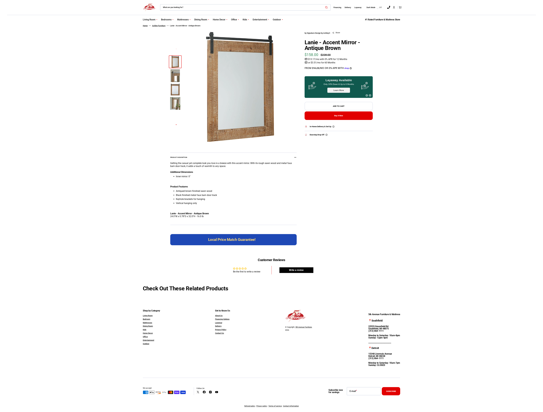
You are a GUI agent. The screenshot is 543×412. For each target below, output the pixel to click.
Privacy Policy (220, 330)
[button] (394, 7)
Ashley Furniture (158, 26)
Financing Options (222, 319)
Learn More (338, 90)
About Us (219, 316)
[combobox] (245, 7)
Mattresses (147, 323)
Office (145, 337)
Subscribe (391, 391)
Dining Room (148, 326)
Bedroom (146, 319)
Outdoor (146, 344)
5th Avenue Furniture (303, 327)
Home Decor (148, 333)
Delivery (218, 326)
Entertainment (148, 340)
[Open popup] (333, 126)
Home (145, 26)
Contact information (291, 406)
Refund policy (249, 406)
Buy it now (338, 116)
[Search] (327, 7)
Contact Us (219, 333)
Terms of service (275, 406)
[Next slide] (176, 125)
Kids (144, 330)
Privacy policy (261, 406)
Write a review (296, 270)
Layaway (218, 323)
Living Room (148, 316)
